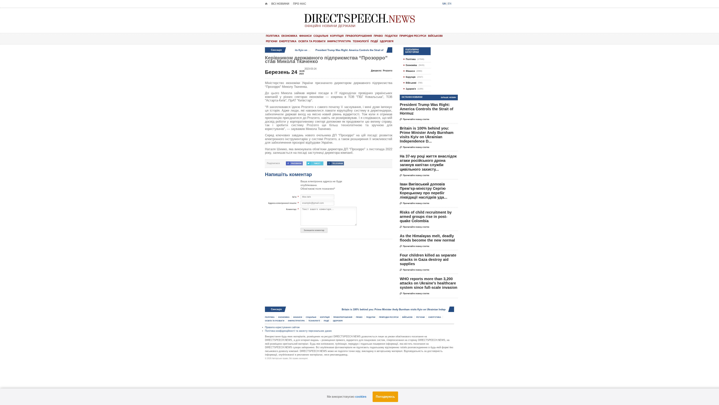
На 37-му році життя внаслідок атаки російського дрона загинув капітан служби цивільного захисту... (428, 162)
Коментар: (291, 209)
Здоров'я (386, 41)
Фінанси (305, 35)
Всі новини (280, 3)
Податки (391, 35)
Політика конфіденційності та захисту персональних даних (298, 330)
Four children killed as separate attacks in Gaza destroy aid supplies (428, 259)
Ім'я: (294, 197)
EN (449, 3)
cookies (360, 396)
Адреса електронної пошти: (282, 203)
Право (378, 35)
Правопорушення (358, 35)
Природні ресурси (412, 35)
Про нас (299, 3)
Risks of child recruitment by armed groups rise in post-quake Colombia (426, 216)
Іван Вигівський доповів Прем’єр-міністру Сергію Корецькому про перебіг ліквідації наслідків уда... (423, 190)
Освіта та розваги (311, 41)
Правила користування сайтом (282, 327)
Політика (273, 35)
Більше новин (448, 97)
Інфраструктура (339, 41)
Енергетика (287, 41)
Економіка (289, 35)
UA (444, 3)
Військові (435, 35)
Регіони (271, 41)
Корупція (337, 35)
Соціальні (320, 35)
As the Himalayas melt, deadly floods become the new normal (427, 238)
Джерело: (381, 70)
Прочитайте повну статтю (414, 119)
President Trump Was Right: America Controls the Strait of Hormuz (331, 50)
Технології (361, 41)
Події (374, 41)
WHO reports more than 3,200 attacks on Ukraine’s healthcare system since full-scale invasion (428, 283)
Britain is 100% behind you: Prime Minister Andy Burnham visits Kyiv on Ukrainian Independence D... (426, 134)
